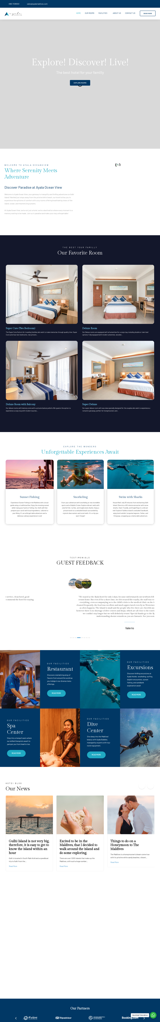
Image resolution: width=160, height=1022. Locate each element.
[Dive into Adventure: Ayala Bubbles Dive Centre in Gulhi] (80, 815)
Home (78, 13)
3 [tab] (75, 637)
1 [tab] (71, 637)
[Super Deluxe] (118, 370)
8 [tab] (89, 637)
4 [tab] (78, 637)
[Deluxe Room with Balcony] (42, 370)
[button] (15, 1018)
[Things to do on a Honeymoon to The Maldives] (29, 815)
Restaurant (60, 669)
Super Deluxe (89, 404)
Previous (12, 614)
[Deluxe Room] (118, 294)
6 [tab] (84, 637)
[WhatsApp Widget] (153, 1015)
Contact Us (130, 13)
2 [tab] (73, 637)
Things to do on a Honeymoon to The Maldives (23, 845)
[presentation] (141, 785)
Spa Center (15, 729)
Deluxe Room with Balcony (20, 404)
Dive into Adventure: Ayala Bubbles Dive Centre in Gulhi (79, 845)
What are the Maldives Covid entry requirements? (129, 843)
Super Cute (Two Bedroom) (20, 328)
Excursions (140, 667)
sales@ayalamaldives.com (37, 4)
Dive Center (95, 727)
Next (148, 614)
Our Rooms (89, 13)
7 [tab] (87, 637)
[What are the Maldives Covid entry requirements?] (130, 815)
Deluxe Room (89, 328)
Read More (56, 693)
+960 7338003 (13, 4)
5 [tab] (81, 637)
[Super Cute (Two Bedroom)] (42, 294)
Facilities (102, 13)
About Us (117, 13)
